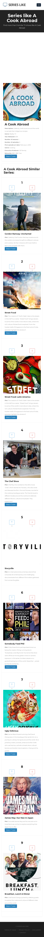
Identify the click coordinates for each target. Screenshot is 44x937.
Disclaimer (36, 930)
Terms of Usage (10, 930)
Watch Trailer (11, 156)
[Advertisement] (22, 55)
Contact (23, 932)
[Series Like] (15, 5)
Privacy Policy (24, 930)
